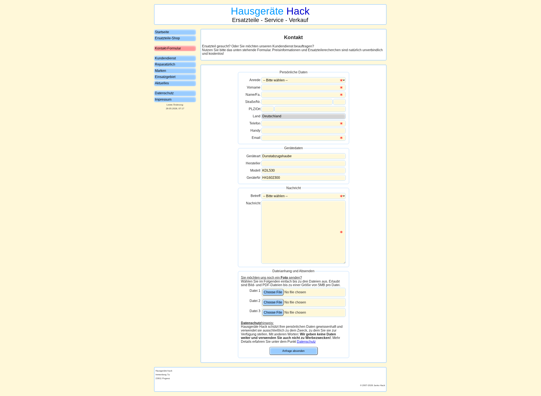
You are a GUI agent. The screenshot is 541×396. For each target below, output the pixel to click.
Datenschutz (306, 341)
